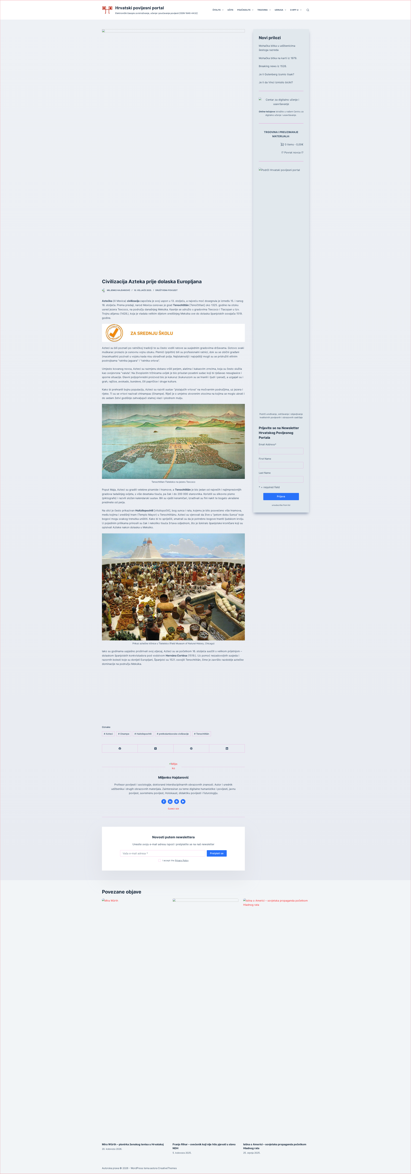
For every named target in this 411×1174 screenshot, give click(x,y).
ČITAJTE (217, 10)
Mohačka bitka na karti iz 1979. (278, 58)
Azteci (108, 733)
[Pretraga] (308, 10)
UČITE (230, 10)
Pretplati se (216, 853)
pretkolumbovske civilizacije (173, 733)
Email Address (267, 444)
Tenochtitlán (201, 733)
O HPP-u (294, 10)
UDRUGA (279, 10)
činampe (123, 733)
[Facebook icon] (163, 801)
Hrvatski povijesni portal (139, 7)
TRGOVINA (262, 10)
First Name (265, 458)
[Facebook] (120, 748)
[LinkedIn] (227, 748)
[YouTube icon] (183, 801)
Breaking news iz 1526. (273, 66)
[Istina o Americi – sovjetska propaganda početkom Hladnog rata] (276, 1018)
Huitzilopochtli (143, 733)
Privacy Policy (181, 860)
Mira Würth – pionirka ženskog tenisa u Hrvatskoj (133, 1144)
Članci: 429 (173, 809)
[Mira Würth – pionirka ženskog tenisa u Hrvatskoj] (135, 1018)
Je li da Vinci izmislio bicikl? (276, 82)
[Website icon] (176, 801)
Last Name (265, 472)
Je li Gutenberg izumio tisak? (276, 74)
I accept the (175, 860)
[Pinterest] (191, 748)
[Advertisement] (173, 692)
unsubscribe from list (281, 505)
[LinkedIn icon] (170, 801)
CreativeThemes (167, 1168)
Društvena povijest (166, 290)
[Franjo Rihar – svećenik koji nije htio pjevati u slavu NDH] (205, 1018)
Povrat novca (292, 152)
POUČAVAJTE (243, 10)
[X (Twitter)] (155, 748)
